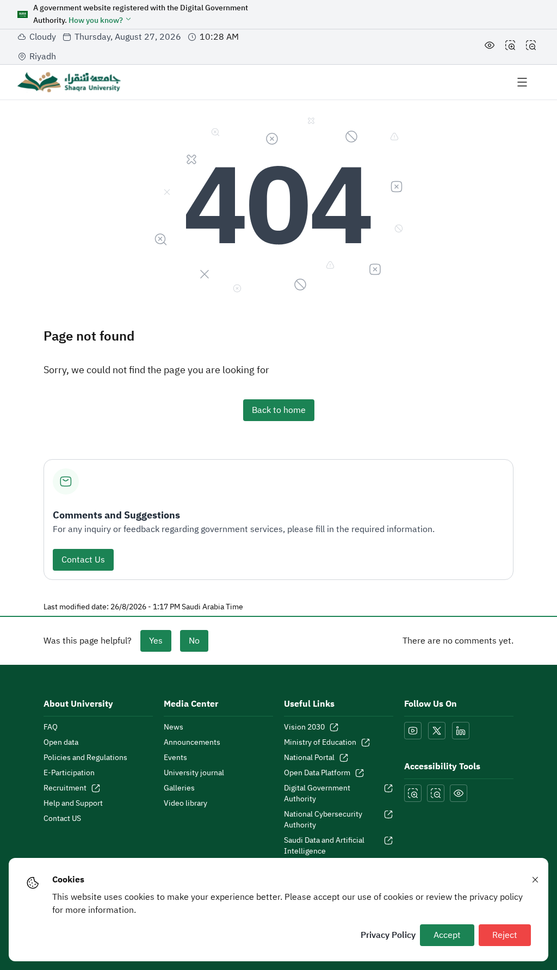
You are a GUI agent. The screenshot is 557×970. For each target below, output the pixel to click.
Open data (61, 742)
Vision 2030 (304, 727)
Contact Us (83, 559)
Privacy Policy (388, 935)
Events (175, 757)
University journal (194, 773)
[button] (100, 20)
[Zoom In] (510, 46)
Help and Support (73, 803)
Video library (185, 803)
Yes (156, 640)
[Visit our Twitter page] (436, 730)
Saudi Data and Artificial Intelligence (324, 846)
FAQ (51, 727)
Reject (504, 935)
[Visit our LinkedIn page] (460, 730)
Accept (447, 935)
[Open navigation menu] (522, 82)
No (194, 640)
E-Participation (69, 773)
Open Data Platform (317, 773)
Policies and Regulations (85, 757)
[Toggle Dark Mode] (489, 46)
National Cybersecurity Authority (323, 820)
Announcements (192, 742)
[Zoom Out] (531, 46)
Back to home (279, 410)
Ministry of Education (320, 742)
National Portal (309, 757)
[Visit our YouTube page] (413, 730)
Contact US (62, 818)
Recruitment (65, 788)
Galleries (179, 788)
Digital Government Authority (317, 794)
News (173, 727)
